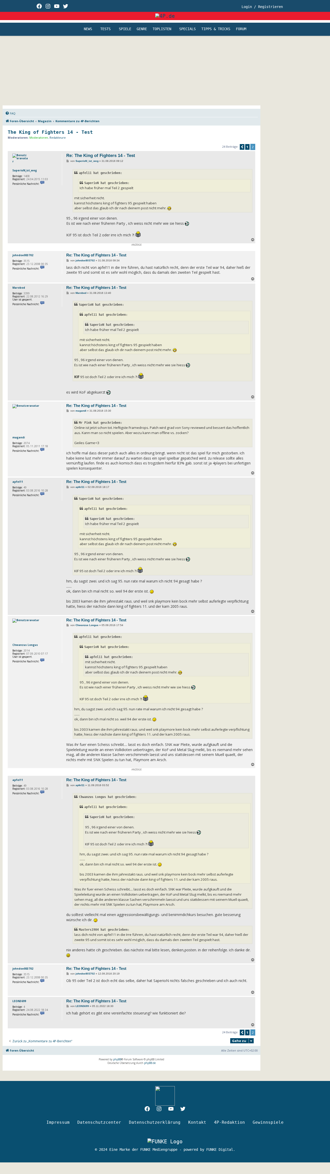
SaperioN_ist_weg (24, 170)
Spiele (125, 29)
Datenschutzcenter (99, 1122)
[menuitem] (10, 113)
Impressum (58, 1122)
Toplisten (162, 29)
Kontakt (197, 1122)
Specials (187, 29)
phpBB (117, 1059)
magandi (18, 437)
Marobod (18, 287)
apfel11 (17, 481)
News (88, 29)
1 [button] (247, 147)
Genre (142, 29)
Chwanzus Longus (25, 644)
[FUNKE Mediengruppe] (165, 1141)
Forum (241, 29)
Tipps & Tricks (215, 29)
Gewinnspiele (268, 1122)
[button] (242, 147)
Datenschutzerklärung (154, 1122)
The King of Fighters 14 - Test (50, 132)
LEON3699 (19, 1001)
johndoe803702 (22, 255)
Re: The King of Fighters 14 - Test (100, 155)
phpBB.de (150, 1063)
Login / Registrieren (262, 7)
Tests (105, 29)
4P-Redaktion (229, 1122)
